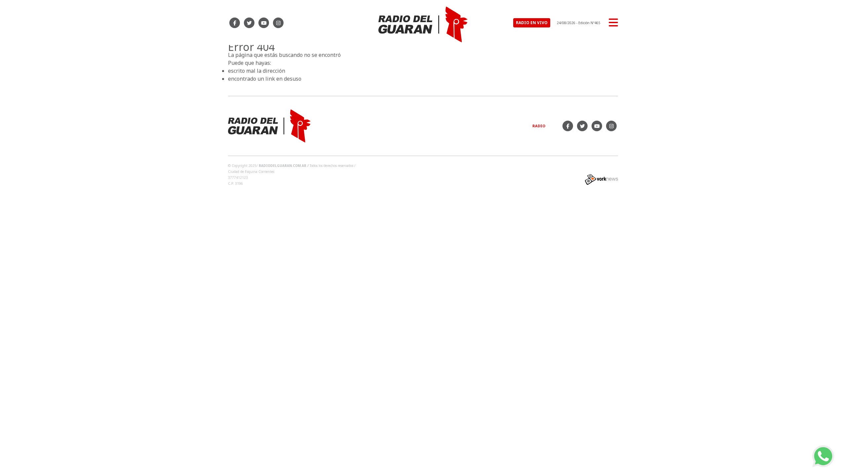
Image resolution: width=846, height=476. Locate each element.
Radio (538, 125)
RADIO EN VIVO (532, 22)
